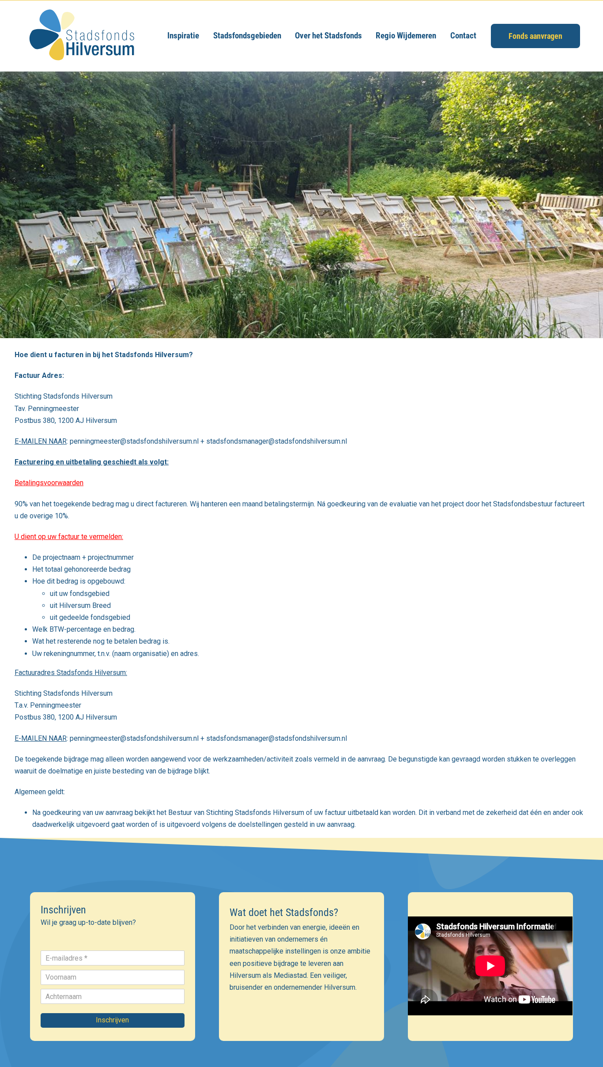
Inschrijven (112, 1020)
